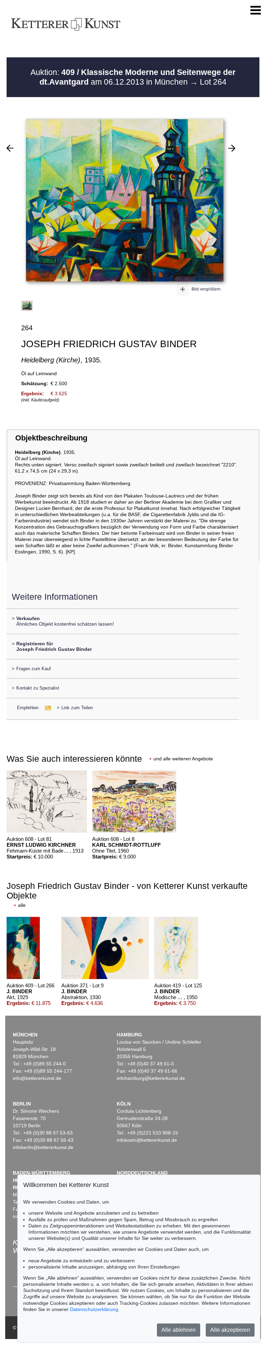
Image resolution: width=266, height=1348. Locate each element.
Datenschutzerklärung (94, 1309)
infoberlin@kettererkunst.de (43, 1147)
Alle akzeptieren (230, 1330)
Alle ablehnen (178, 1330)
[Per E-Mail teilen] (46, 707)
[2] (10, 148)
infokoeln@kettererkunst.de (147, 1140)
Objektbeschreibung (51, 438)
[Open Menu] (255, 10)
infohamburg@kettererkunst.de (151, 1078)
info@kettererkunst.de (37, 1078)
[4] (231, 148)
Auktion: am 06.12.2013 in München (133, 77)
